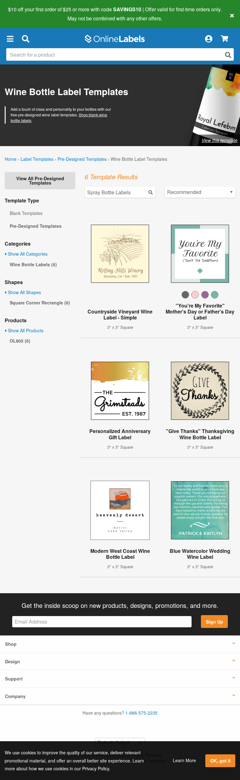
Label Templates (37, 159)
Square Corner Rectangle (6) (40, 302)
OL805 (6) (20, 341)
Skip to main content (22, 14)
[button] (10, 39)
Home (11, 159)
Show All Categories (27, 254)
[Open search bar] (25, 39)
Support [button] (14, 678)
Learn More (184, 760)
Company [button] (15, 696)
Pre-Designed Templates (82, 159)
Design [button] (12, 661)
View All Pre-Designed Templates (40, 180)
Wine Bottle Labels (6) (33, 264)
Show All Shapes (24, 292)
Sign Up (214, 622)
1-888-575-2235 (141, 713)
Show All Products (25, 330)
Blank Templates (26, 213)
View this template (220, 140)
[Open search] (228, 55)
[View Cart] (224, 39)
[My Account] (208, 39)
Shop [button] (11, 644)
